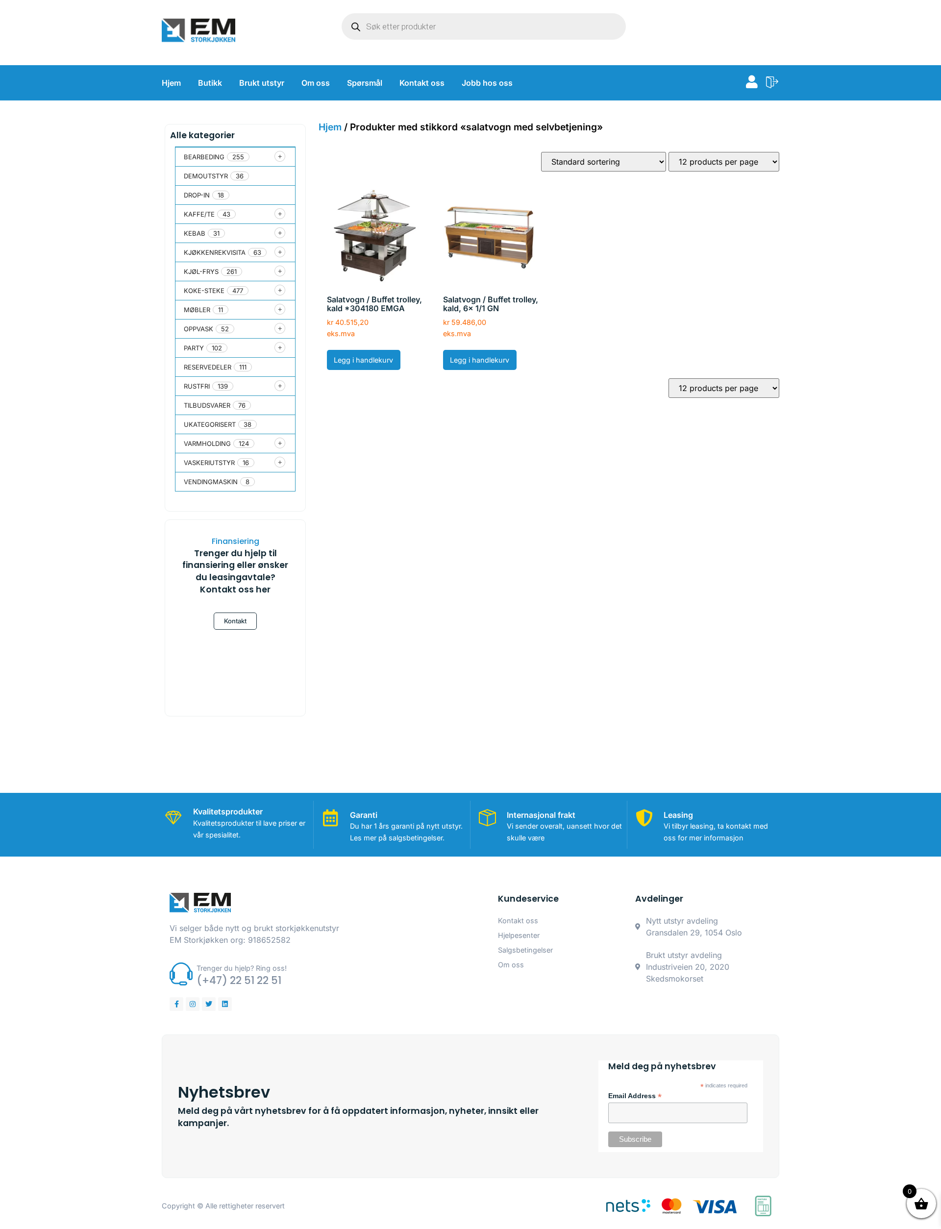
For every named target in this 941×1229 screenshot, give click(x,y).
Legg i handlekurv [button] (363, 360)
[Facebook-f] (176, 1004)
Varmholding (207, 443)
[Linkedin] (225, 1004)
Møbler (197, 310)
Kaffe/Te (199, 214)
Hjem (171, 83)
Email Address (635, 1096)
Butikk (210, 83)
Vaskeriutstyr (209, 463)
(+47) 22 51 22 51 (239, 980)
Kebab (194, 233)
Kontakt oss (422, 83)
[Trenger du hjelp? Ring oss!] (181, 973)
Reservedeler (207, 367)
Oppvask (198, 329)
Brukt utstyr (261, 83)
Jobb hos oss (487, 83)
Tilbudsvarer (207, 405)
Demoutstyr (206, 176)
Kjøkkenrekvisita (215, 252)
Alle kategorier (202, 135)
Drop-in (197, 195)
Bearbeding (204, 157)
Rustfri (197, 386)
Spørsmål (364, 83)
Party (194, 348)
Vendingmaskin (211, 482)
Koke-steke (204, 291)
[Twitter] (209, 1004)
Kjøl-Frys (201, 271)
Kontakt (235, 621)
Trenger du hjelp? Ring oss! (242, 968)
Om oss (315, 83)
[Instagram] (192, 1004)
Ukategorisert (210, 424)
